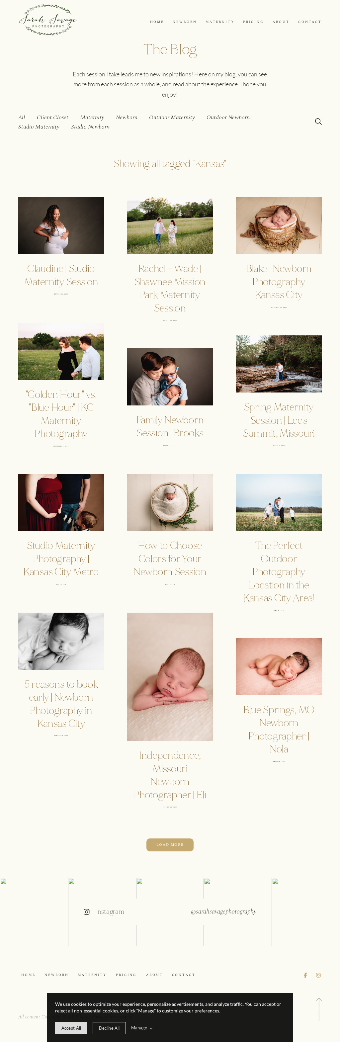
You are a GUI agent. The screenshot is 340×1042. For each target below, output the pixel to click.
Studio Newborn (90, 126)
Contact (310, 22)
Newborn (185, 22)
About (281, 22)
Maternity (220, 22)
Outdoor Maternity (172, 117)
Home (157, 22)
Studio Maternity (38, 126)
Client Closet (52, 117)
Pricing (253, 22)
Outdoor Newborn (228, 117)
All (21, 117)
